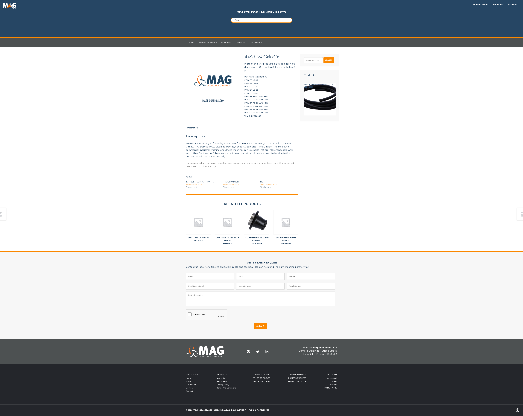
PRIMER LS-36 (251, 93)
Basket (334, 381)
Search (328, 60)
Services (222, 375)
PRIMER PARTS (481, 4)
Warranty (221, 378)
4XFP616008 (255, 116)
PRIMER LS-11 (251, 80)
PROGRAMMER (231, 182)
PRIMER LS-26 (251, 90)
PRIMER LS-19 (251, 87)
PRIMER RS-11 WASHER (256, 96)
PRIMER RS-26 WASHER (256, 106)
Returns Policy (223, 381)
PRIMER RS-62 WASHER (256, 113)
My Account (332, 378)
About (188, 381)
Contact (513, 4)
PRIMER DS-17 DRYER (262, 381)
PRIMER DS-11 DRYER (261, 378)
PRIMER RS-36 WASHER (256, 109)
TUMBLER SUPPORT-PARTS (200, 182)
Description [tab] (192, 128)
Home (188, 378)
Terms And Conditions (226, 388)
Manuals (498, 4)
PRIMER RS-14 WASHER (256, 100)
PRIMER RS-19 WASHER (256, 103)
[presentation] (206, 314)
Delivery (189, 388)
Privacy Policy (223, 385)
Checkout (333, 385)
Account (332, 375)
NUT (262, 182)
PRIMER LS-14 (251, 83)
